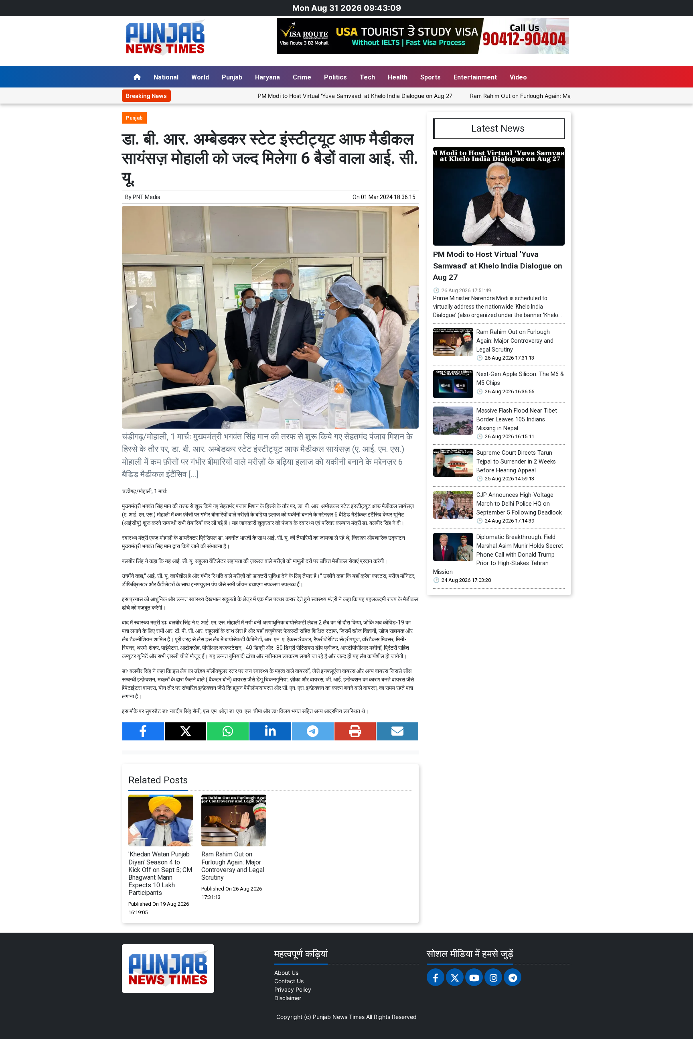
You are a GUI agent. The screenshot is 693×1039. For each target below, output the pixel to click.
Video (518, 77)
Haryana (267, 77)
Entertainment (475, 77)
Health (397, 77)
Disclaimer (287, 997)
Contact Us (289, 981)
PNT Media (146, 197)
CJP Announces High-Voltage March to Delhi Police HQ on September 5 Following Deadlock (519, 504)
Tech (367, 77)
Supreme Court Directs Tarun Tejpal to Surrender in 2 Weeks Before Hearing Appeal (516, 461)
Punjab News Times (339, 1016)
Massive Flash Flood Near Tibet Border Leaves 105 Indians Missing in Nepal (516, 419)
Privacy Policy (292, 989)
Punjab (232, 77)
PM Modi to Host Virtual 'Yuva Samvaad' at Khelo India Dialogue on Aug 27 (321, 95)
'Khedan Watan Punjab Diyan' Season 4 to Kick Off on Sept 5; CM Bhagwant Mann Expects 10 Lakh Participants (160, 873)
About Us (286, 972)
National (166, 77)
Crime (302, 77)
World (200, 77)
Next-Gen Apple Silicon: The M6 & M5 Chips (520, 378)
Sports (430, 77)
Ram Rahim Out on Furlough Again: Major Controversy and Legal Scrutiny (532, 95)
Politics (335, 77)
